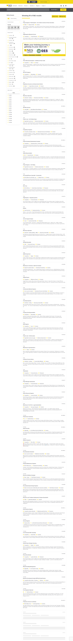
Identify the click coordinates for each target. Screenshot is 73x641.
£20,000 (10, 97)
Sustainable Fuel (12, 80)
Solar (10, 62)
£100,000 (10, 112)
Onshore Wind (12, 78)
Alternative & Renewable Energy (12, 38)
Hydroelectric (11, 72)
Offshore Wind (12, 76)
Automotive (11, 40)
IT (10, 45)
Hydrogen (11, 74)
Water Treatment (12, 60)
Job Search (15, 5)
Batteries (11, 82)
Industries (32, 5)
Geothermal (11, 70)
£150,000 (10, 116)
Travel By (9, 24)
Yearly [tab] (14, 92)
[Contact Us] (65, 5)
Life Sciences (12, 47)
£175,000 (10, 118)
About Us (20, 5)
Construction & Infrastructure (11, 43)
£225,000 (10, 122)
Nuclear (11, 84)
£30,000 (10, 99)
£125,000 (10, 114)
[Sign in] (63, 5)
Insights (43, 5)
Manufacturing (12, 49)
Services (26, 5)
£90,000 (10, 110)
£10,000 (10, 95)
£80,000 (10, 108)
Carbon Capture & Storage (11, 65)
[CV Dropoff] (61, 5)
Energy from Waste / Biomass (12, 68)
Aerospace (11, 35)
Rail (10, 58)
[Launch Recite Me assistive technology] (32, 2)
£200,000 (10, 120)
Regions (37, 5)
